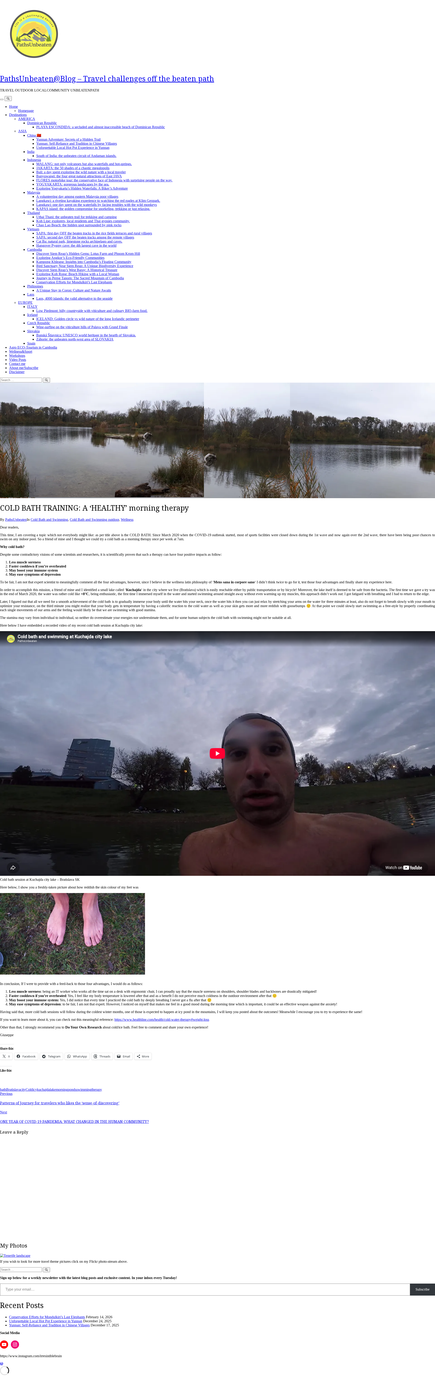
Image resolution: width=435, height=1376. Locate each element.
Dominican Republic (42, 123)
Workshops (17, 355)
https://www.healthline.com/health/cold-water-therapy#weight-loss (161, 1019)
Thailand (33, 213)
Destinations (18, 115)
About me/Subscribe (23, 368)
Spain (31, 343)
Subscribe (423, 1289)
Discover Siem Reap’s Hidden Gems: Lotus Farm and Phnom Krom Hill (88, 254)
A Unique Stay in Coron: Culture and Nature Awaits (73, 290)
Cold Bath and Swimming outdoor (94, 519)
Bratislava (13, 1089)
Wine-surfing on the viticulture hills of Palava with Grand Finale (82, 327)
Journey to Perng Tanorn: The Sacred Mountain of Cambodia (80, 278)
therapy (96, 1089)
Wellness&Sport (20, 351)
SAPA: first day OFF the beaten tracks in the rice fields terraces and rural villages (94, 233)
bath (3, 1089)
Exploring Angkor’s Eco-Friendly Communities (70, 258)
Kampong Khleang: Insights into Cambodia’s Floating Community (83, 262)
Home (13, 107)
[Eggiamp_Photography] (15, 1256)
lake (53, 1089)
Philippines (35, 286)
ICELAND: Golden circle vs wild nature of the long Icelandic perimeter (87, 319)
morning (62, 1089)
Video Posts (17, 360)
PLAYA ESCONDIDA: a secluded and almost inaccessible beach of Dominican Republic (100, 127)
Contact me (17, 364)
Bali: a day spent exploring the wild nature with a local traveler (81, 172)
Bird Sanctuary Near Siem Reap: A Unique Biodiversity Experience (84, 266)
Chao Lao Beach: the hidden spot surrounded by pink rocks (78, 225)
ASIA (22, 131)
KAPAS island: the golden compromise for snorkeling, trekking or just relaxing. (93, 209)
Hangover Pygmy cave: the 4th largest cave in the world (76, 245)
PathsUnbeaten (16, 519)
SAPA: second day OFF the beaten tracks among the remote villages (85, 237)
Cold (29, 1089)
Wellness (127, 519)
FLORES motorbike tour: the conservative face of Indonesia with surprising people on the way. (104, 180)
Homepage (26, 111)
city (23, 1089)
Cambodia (34, 249)
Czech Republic (38, 323)
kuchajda (43, 1089)
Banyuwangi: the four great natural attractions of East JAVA (79, 176)
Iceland (32, 315)
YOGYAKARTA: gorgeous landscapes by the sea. (72, 184)
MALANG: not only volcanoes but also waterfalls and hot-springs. (84, 164)
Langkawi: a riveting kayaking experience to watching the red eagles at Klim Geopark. (98, 201)
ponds (72, 1089)
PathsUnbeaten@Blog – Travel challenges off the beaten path (107, 78)
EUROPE (25, 302)
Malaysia (33, 192)
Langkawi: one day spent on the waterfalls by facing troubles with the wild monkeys (96, 205)
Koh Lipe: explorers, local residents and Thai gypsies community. (83, 221)
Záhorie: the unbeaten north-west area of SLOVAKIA (75, 339)
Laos (30, 294)
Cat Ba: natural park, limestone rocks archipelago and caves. (79, 241)
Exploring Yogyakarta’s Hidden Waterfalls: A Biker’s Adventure (82, 188)
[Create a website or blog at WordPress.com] (1, 1364)
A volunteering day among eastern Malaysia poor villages (77, 196)
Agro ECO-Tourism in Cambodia (33, 347)
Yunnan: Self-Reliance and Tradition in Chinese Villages (76, 143)
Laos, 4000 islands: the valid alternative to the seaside (74, 298)
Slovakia (33, 331)
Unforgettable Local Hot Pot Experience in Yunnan (72, 148)
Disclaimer (16, 372)
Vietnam (33, 229)
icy (35, 1089)
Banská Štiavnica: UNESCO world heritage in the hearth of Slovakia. (86, 335)
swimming (83, 1089)
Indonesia (34, 160)
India (30, 152)
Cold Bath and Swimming (49, 519)
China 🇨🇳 (34, 135)
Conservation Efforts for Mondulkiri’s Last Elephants (74, 282)
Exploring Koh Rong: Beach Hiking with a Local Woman (77, 274)
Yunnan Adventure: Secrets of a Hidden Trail (68, 139)
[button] (72, 934)
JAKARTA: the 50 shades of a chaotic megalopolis (72, 168)
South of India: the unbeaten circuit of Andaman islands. (76, 156)
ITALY (32, 307)
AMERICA (26, 119)
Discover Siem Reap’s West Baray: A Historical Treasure (76, 270)
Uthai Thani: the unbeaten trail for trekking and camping (76, 217)
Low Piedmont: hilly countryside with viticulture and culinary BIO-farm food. (91, 311)
